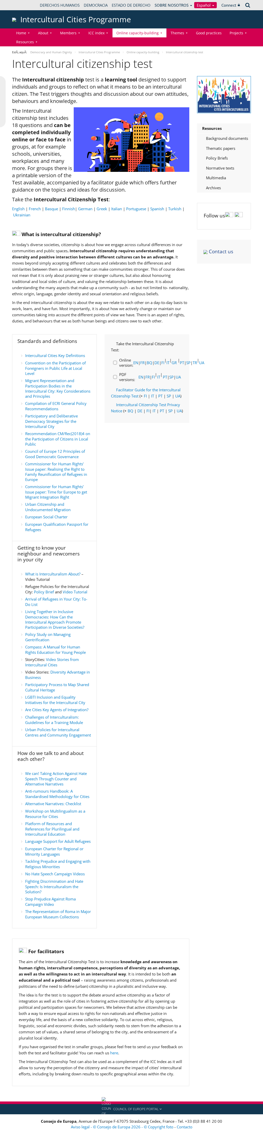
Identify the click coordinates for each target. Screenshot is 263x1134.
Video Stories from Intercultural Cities (52, 662)
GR (174, 362)
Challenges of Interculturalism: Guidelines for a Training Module (54, 720)
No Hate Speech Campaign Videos (55, 873)
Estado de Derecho (131, 5)
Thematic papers (220, 148)
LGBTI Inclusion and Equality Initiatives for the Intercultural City (55, 700)
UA (178, 377)
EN (135, 362)
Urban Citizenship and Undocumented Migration (48, 507)
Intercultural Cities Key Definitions (55, 355)
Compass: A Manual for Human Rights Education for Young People (55, 649)
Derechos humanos (60, 5)
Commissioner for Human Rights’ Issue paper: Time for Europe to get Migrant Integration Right (56, 492)
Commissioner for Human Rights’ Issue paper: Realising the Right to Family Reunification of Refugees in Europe (56, 471)
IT (168, 362)
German (85, 208)
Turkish (174, 208)
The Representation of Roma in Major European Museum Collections (58, 914)
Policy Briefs (217, 158)
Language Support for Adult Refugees (58, 841)
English (18, 208)
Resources (212, 128)
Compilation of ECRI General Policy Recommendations (56, 406)
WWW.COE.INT (25, 5)
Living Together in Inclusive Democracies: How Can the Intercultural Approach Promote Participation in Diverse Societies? (54, 619)
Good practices (209, 32)
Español (204, 5)
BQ (149, 362)
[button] (131, 1109)
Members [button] (68, 32)
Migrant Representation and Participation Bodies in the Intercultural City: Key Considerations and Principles (57, 388)
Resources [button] (25, 41)
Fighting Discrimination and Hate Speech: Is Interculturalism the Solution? (54, 886)
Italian (116, 208)
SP (188, 362)
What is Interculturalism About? (52, 573)
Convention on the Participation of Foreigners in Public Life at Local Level (55, 368)
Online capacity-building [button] (137, 32)
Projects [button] (236, 32)
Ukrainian (21, 214)
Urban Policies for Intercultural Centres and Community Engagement (58, 732)
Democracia (96, 5)
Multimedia (216, 177)
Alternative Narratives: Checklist (53, 803)
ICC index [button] (96, 32)
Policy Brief (44, 591)
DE (156, 362)
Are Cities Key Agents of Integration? (56, 709)
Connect (228, 5)
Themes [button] (177, 32)
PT (182, 362)
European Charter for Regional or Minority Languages (54, 851)
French (35, 208)
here (114, 1052)
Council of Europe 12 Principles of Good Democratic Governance (55, 454)
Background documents (227, 138)
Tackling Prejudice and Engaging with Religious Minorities (57, 864)
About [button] (43, 32)
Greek (102, 208)
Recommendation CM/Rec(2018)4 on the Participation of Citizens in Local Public (57, 439)
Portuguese (136, 208)
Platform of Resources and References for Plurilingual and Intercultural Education (52, 829)
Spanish (157, 208)
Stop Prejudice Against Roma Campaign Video (50, 901)
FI (162, 362)
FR (142, 362)
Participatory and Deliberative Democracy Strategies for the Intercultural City (51, 421)
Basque (51, 208)
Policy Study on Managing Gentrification (48, 637)
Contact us (221, 251)
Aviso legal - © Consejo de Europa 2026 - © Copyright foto (122, 1126)
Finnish (68, 208)
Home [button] (21, 32)
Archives (213, 187)
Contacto (184, 1126)
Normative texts (220, 168)
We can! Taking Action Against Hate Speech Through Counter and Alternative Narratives (56, 778)
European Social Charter (46, 516)
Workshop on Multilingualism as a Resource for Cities (55, 813)
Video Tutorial (75, 591)
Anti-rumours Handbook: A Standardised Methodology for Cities (57, 794)
